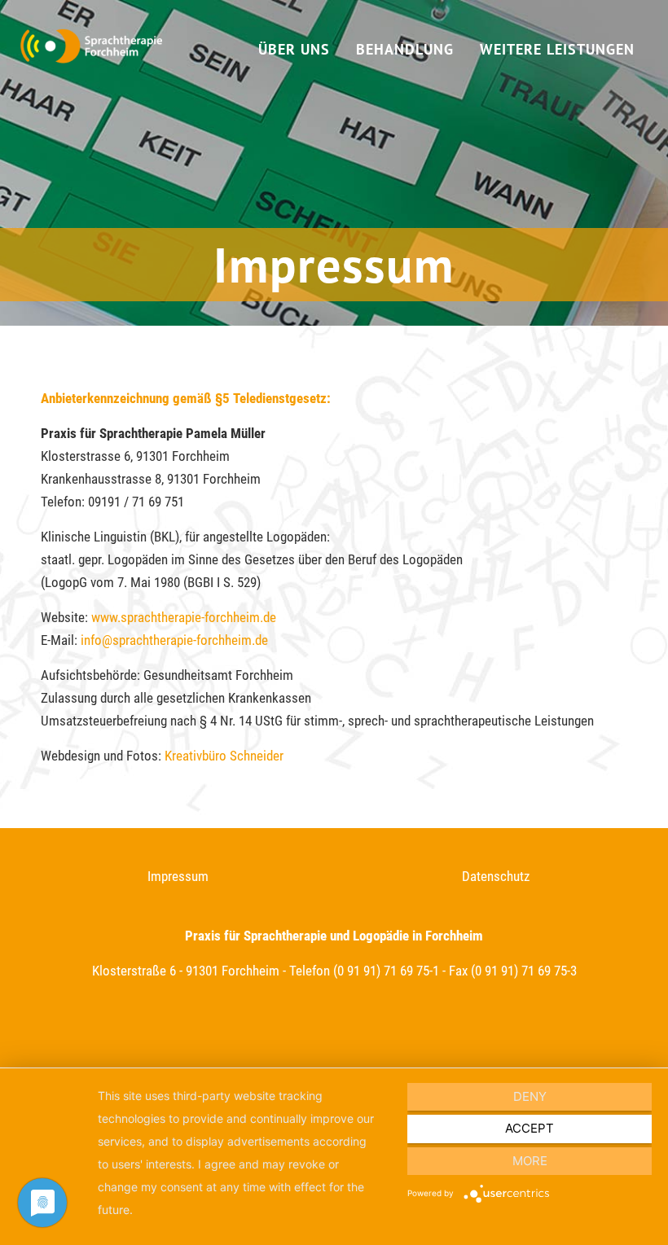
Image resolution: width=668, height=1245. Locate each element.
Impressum (178, 876)
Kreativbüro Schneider (224, 755)
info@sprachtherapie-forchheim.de (174, 640)
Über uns (294, 49)
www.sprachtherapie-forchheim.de (183, 617)
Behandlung (405, 49)
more (529, 1160)
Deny (530, 1096)
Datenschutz (496, 876)
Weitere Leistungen (557, 49)
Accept (529, 1128)
